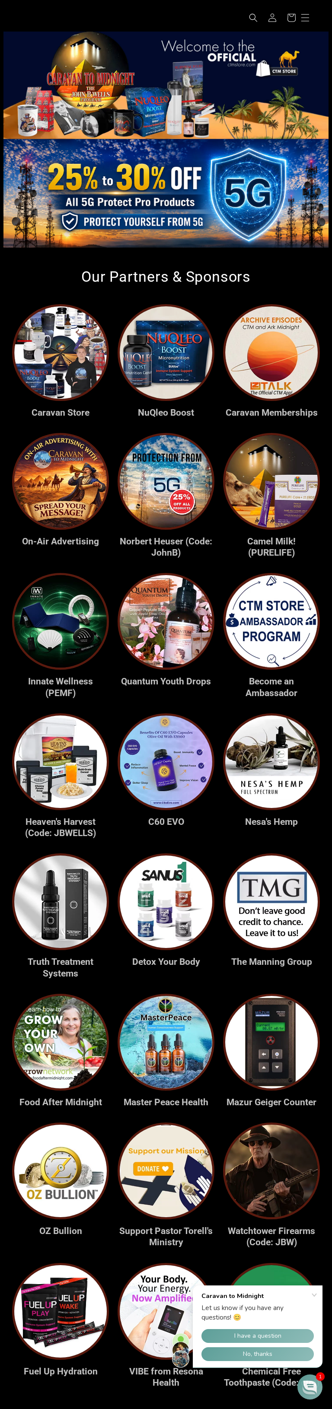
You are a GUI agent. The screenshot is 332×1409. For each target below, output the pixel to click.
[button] (253, 17)
